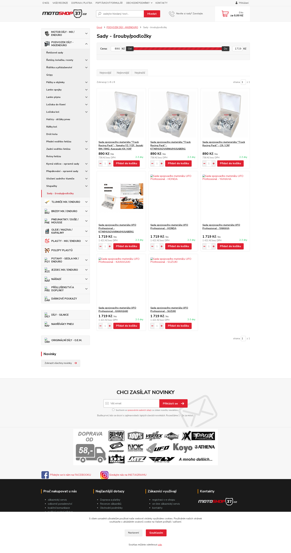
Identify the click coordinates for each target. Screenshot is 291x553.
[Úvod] (67, 13)
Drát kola (51, 134)
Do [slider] (225, 49)
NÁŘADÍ (56, 279)
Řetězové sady (54, 52)
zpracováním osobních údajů (139, 410)
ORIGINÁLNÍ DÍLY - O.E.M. (66, 340)
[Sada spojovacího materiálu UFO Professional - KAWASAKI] (121, 280)
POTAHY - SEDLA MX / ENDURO (65, 260)
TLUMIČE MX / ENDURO (65, 202)
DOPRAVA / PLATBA (81, 3)
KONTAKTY (161, 3)
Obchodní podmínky (111, 508)
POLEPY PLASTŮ (62, 250)
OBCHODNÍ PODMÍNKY (138, 3)
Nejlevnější (123, 72)
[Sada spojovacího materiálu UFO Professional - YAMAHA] (225, 197)
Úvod (99, 27)
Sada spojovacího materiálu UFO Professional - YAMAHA (221, 226)
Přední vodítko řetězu (58, 141)
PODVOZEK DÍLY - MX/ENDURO (62, 44)
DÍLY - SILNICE (60, 315)
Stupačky (51, 186)
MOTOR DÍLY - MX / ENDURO (62, 33)
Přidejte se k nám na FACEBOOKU (70, 475)
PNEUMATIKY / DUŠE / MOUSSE (64, 221)
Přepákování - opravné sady (62, 171)
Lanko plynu (53, 97)
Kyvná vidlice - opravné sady (62, 163)
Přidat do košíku (126, 163)
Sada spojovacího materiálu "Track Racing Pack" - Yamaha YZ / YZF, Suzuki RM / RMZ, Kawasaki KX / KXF (121, 145)
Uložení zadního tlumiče (60, 178)
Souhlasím (156, 533)
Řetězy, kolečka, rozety (59, 60)
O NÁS (45, 3)
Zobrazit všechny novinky (58, 363)
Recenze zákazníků (110, 503)
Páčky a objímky (55, 82)
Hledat (152, 14)
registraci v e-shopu (163, 499)
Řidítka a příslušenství (59, 67)
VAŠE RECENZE (60, 3)
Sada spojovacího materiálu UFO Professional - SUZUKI (169, 309)
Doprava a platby (110, 499)
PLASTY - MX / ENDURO (66, 241)
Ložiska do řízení (56, 104)
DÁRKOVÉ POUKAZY (64, 298)
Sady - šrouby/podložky (60, 193)
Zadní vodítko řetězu (58, 149)
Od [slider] (130, 49)
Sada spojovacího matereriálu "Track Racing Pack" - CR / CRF (223, 143)
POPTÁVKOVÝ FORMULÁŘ (109, 3)
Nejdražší (140, 72)
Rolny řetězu (53, 156)
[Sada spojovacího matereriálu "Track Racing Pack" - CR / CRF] (225, 114)
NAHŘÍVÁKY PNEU (62, 324)
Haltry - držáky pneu (58, 119)
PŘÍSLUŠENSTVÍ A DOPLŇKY (62, 289)
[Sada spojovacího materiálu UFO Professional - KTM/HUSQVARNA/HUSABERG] (121, 197)
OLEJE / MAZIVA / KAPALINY (61, 231)
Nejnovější (105, 72)
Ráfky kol (51, 126)
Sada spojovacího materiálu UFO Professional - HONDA (169, 226)
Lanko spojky (53, 89)
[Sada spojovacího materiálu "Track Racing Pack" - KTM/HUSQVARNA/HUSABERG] (173, 114)
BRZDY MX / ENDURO (64, 211)
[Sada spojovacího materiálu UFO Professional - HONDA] (173, 197)
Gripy (49, 74)
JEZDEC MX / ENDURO (64, 270)
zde (160, 544)
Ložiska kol (52, 112)
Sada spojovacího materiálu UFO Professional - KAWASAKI (117, 309)
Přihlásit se (171, 403)
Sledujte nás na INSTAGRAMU (127, 475)
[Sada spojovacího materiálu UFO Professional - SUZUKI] (173, 280)
